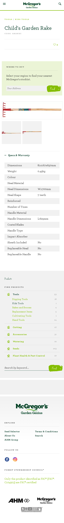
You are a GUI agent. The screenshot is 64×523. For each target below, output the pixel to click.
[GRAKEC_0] (11, 132)
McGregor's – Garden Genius (32, 5)
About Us (9, 435)
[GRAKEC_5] (32, 132)
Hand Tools (34, 320)
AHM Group (11, 440)
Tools (8, 19)
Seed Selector (12, 431)
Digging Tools (34, 299)
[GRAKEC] (32, 110)
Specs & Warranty (19, 155)
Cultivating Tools (34, 316)
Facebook (7, 459)
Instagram (15, 459)
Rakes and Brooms (34, 307)
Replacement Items (34, 312)
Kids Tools (22, 19)
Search (60, 4)
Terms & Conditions (46, 431)
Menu (4, 4)
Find (52, 89)
